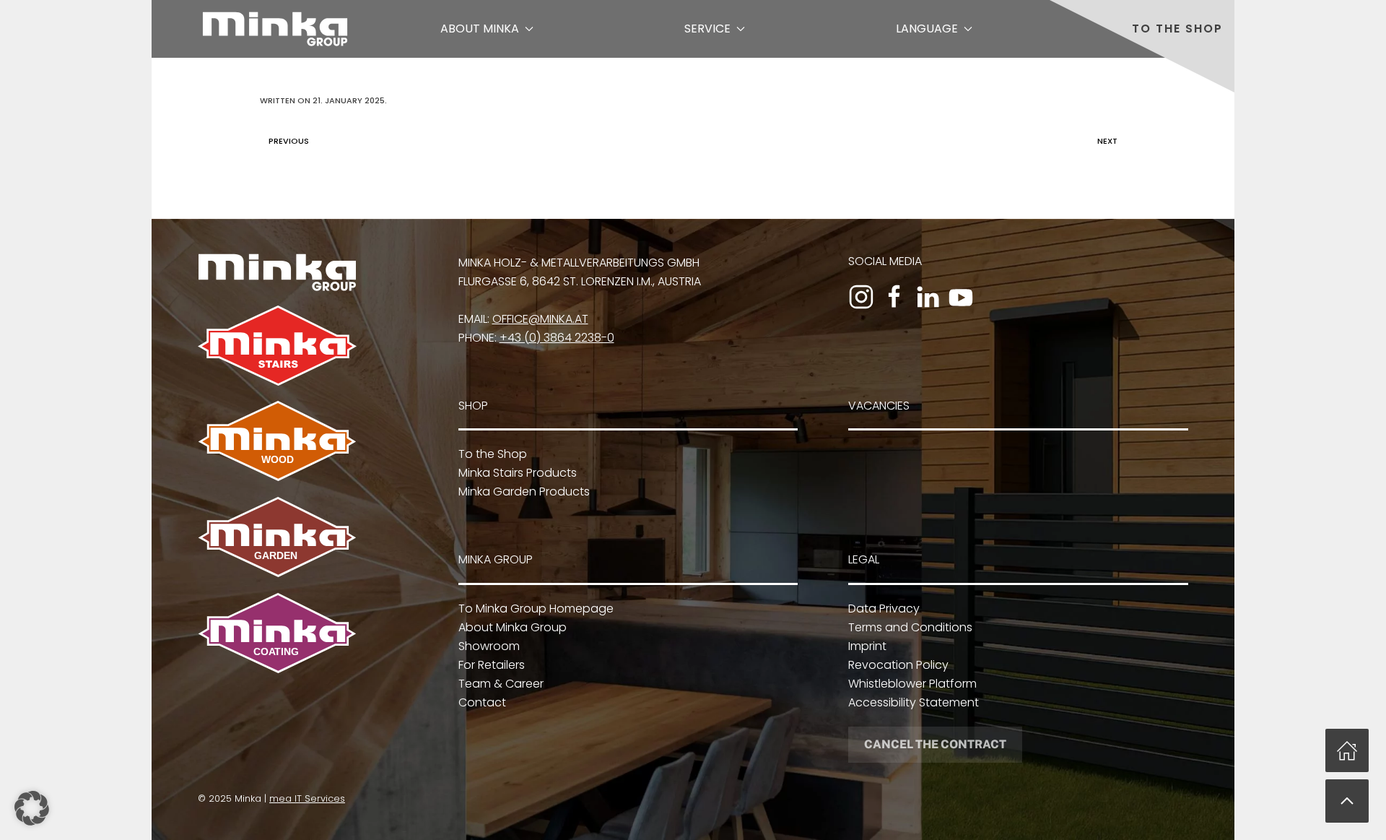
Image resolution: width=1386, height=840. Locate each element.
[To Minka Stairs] (277, 345)
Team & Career (501, 683)
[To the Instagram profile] (861, 297)
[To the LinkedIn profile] (928, 297)
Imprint (867, 646)
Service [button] (707, 28)
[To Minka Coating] (277, 632)
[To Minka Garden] (277, 536)
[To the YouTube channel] (961, 297)
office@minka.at (540, 319)
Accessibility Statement (913, 702)
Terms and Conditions (910, 627)
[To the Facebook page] (894, 297)
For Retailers (491, 665)
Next (1107, 141)
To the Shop (1177, 28)
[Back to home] (275, 29)
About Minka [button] (479, 28)
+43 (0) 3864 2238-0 (557, 337)
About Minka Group (512, 627)
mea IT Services (307, 798)
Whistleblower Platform (912, 683)
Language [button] (927, 28)
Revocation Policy (898, 665)
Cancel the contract (935, 744)
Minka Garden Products (524, 491)
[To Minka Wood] (277, 440)
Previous (289, 141)
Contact (482, 702)
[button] (1347, 801)
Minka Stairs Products (517, 472)
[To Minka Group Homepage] (277, 271)
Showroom (489, 646)
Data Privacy (884, 608)
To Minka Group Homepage (536, 608)
